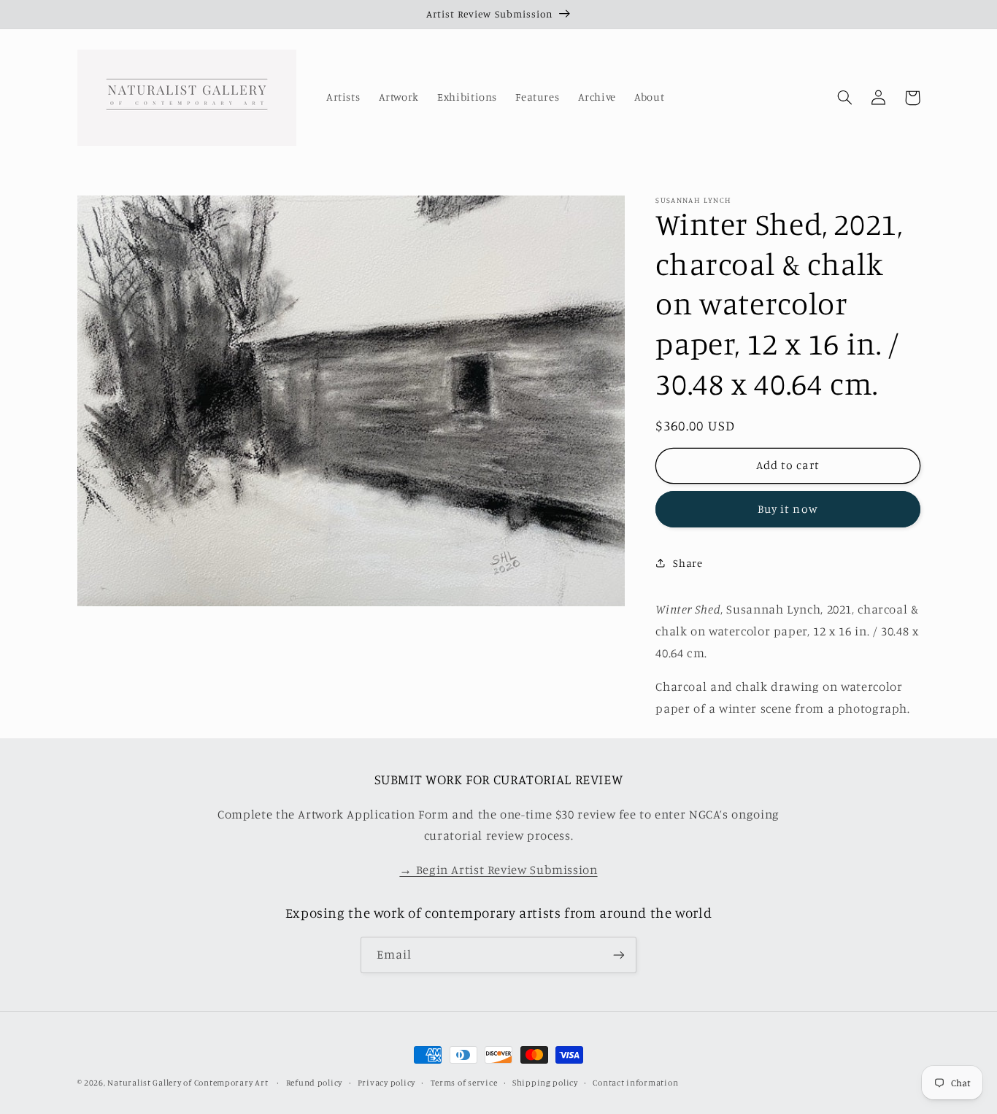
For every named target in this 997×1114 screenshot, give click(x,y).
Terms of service (464, 1083)
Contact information (635, 1083)
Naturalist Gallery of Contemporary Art (187, 1083)
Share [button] (687, 563)
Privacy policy (386, 1083)
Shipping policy (545, 1083)
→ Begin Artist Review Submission (498, 869)
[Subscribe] (619, 954)
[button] (845, 98)
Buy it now (788, 509)
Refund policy (314, 1083)
